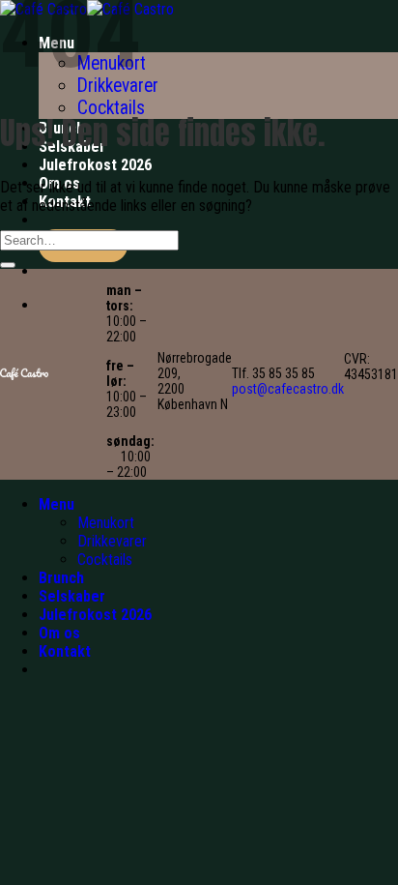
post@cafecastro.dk (288, 389)
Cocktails (111, 108)
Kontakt (65, 651)
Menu (56, 504)
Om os (59, 633)
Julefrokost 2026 (95, 165)
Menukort (105, 523)
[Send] (7, 265)
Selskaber (72, 596)
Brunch (61, 578)
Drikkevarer (112, 541)
